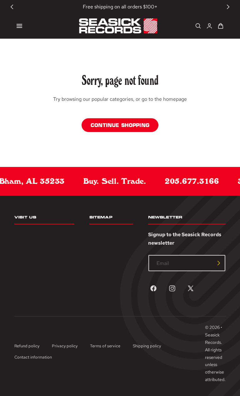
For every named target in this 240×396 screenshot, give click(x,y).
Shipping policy (147, 346)
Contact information (33, 357)
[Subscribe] (219, 263)
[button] (19, 26)
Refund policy (26, 346)
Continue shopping (120, 125)
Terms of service (105, 346)
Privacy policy (65, 346)
